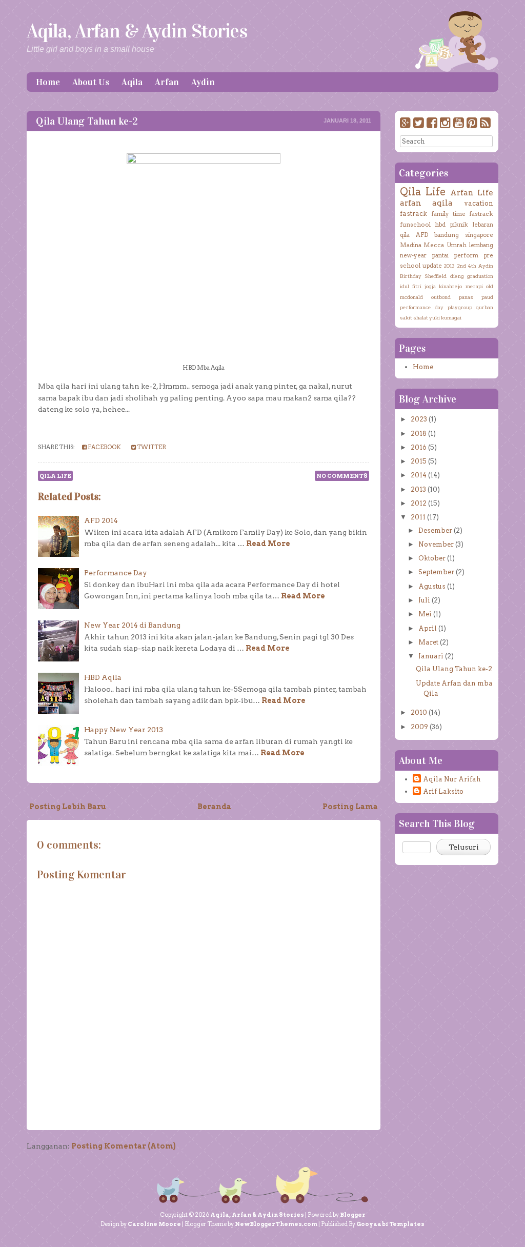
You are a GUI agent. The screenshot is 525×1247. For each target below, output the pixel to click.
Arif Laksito (443, 791)
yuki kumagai (445, 317)
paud (487, 297)
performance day (421, 307)
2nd (461, 266)
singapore (479, 234)
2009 (419, 727)
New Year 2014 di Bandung (132, 625)
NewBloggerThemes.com (276, 1224)
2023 (419, 419)
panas (466, 297)
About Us (90, 82)
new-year (413, 255)
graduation (480, 276)
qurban (484, 307)
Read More (268, 543)
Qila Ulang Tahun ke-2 (87, 121)
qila (405, 234)
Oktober (432, 558)
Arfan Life (471, 192)
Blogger (353, 1214)
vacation (478, 203)
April (427, 628)
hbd (440, 224)
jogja (430, 286)
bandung (446, 234)
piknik (459, 224)
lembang (481, 245)
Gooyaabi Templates (390, 1224)
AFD (422, 234)
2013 (449, 266)
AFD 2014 (101, 520)
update (432, 265)
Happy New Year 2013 (123, 730)
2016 (419, 447)
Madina (410, 245)
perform (466, 255)
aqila (442, 203)
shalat (420, 317)
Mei (425, 614)
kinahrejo (450, 286)
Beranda (214, 806)
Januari (430, 656)
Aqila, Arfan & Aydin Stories (137, 31)
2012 (419, 503)
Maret (428, 642)
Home (48, 82)
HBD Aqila (103, 677)
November (436, 544)
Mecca (433, 245)
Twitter (151, 447)
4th (472, 266)
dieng (457, 276)
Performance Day (115, 573)
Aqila (132, 82)
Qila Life (55, 475)
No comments (342, 475)
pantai (440, 255)
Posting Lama (350, 806)
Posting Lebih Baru (67, 806)
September (436, 572)
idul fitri (410, 286)
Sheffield (436, 276)
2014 (419, 475)
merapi (474, 286)
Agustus (432, 586)
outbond (441, 297)
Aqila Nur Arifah (452, 779)
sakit (406, 317)
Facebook (104, 447)
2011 (418, 517)
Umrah (457, 245)
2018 (419, 433)
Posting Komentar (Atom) (123, 1146)
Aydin (203, 82)
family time (448, 213)
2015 (419, 461)
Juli (424, 600)
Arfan (167, 82)
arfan (410, 203)
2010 (419, 712)
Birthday (410, 276)
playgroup (460, 307)
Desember (435, 530)
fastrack (413, 213)
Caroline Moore (154, 1224)
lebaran (483, 224)
